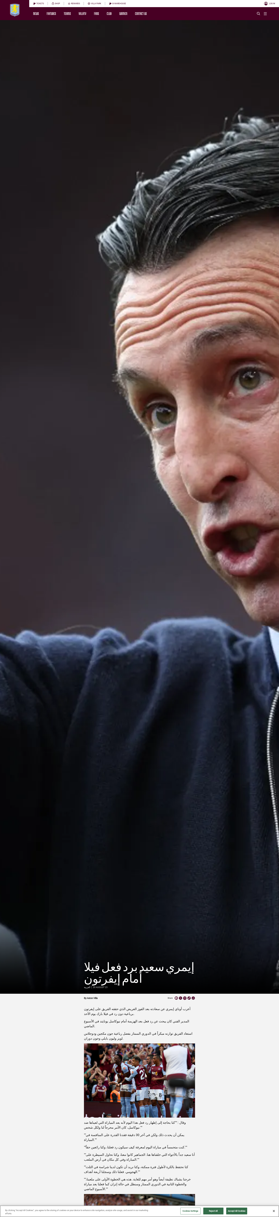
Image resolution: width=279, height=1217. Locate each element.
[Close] (273, 1211)
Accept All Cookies (236, 1211)
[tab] (38, 3)
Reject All (213, 1211)
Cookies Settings (190, 1211)
